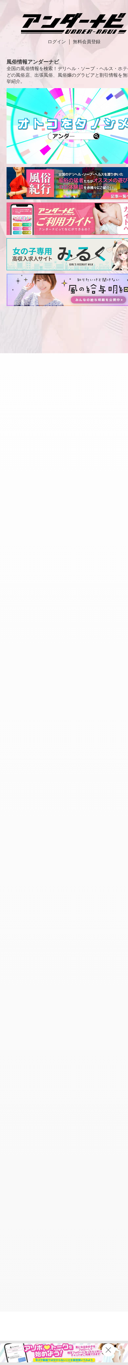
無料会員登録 (86, 41)
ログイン (57, 41)
